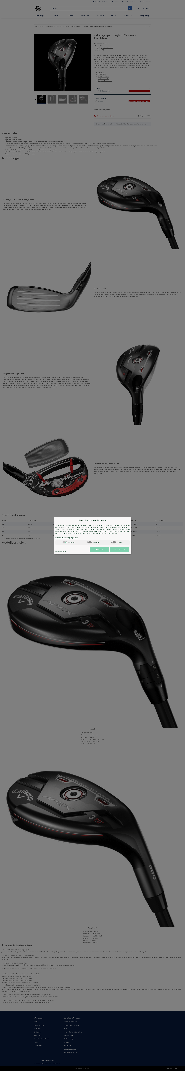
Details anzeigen (60, 552)
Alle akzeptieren (119, 549)
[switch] (65, 542)
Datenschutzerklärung (62, 538)
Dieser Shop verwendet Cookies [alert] (92, 520)
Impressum (74, 538)
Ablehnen (99, 549)
